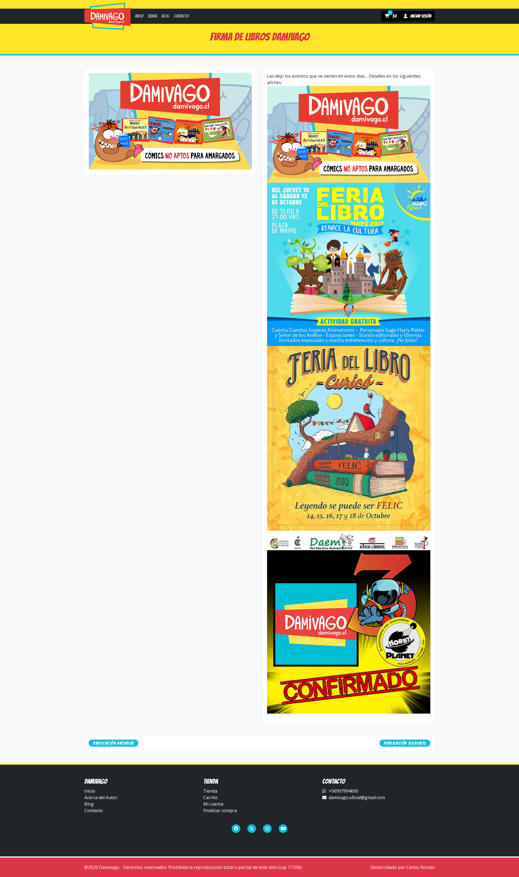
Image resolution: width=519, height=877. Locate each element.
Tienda (210, 791)
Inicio (89, 791)
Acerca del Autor (100, 797)
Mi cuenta (213, 804)
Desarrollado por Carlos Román (402, 867)
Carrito (210, 797)
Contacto (93, 810)
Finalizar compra (220, 810)
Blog (89, 804)
